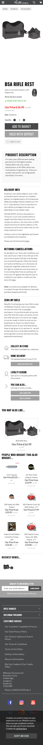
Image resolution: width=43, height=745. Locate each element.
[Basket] (40, 2)
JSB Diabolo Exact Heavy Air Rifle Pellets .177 (31, 537)
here (27, 241)
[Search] (34, 2)
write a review (25, 398)
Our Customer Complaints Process (21, 626)
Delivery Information (14, 654)
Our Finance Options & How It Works (19, 637)
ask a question (25, 393)
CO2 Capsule (11, 475)
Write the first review (13, 97)
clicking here (21, 729)
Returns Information (14, 659)
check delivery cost (25, 364)
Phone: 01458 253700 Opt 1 (18, 690)
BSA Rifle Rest (21, 441)
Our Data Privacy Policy (16, 631)
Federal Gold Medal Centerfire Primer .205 (11, 537)
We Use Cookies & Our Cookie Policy (19, 665)
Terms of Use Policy (14, 649)
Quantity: (8, 120)
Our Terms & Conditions (16, 644)
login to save (15, 141)
